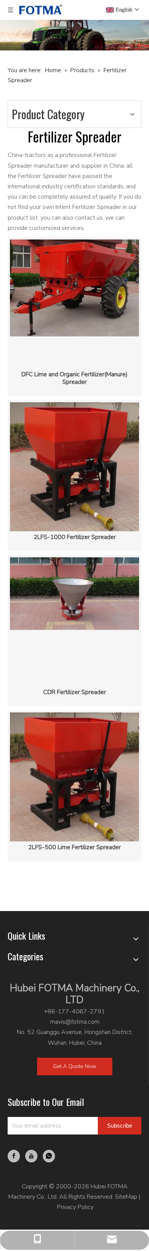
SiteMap (126, 1197)
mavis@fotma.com (74, 1022)
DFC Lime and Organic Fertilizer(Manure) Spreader (74, 378)
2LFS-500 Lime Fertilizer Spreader (74, 847)
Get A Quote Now (74, 1066)
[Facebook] (14, 1156)
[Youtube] (31, 1156)
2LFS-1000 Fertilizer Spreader (75, 537)
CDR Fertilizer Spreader (74, 692)
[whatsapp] (49, 1156)
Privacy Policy (75, 1207)
